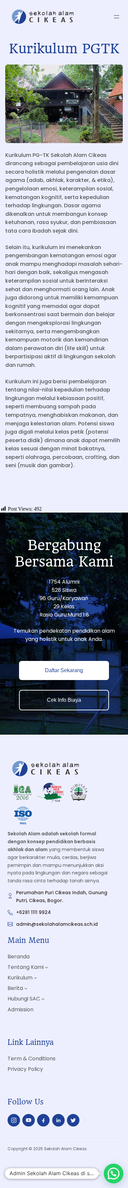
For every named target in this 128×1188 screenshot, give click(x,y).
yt (28, 1120)
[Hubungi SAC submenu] (43, 998)
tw (73, 1120)
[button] (113, 1173)
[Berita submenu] (26, 988)
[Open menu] (116, 17)
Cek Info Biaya (64, 700)
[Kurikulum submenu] (35, 977)
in (58, 1121)
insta (14, 1121)
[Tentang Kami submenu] (46, 967)
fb (43, 1122)
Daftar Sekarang (64, 670)
